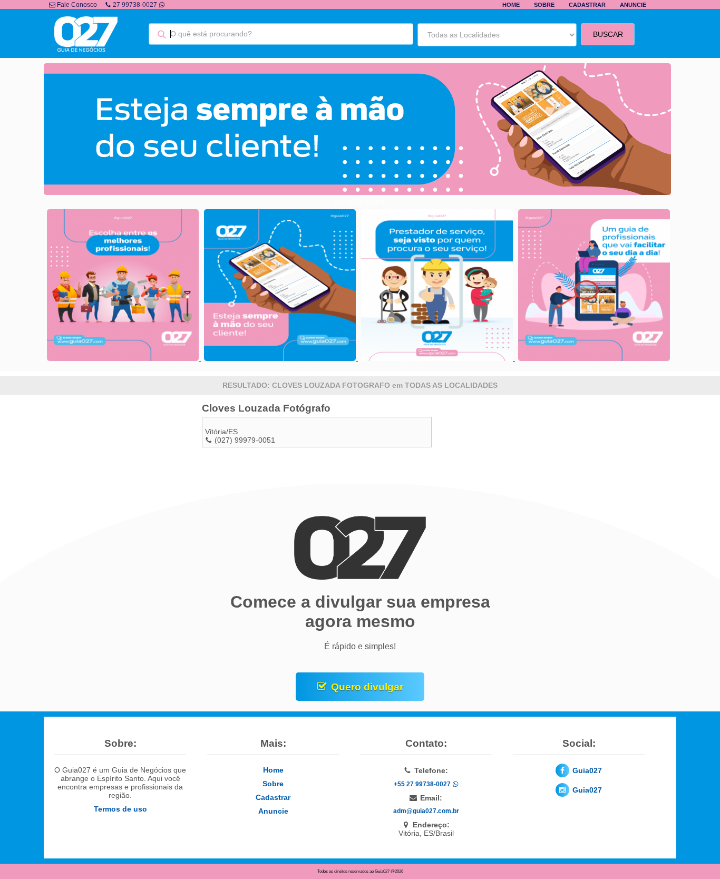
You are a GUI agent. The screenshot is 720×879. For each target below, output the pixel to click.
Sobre (544, 5)
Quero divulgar (367, 686)
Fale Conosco (76, 4)
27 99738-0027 (135, 4)
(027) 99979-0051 (245, 440)
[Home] (86, 48)
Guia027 (587, 770)
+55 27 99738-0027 (423, 784)
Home (511, 5)
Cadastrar (587, 5)
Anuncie (633, 5)
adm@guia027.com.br (426, 811)
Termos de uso (120, 809)
